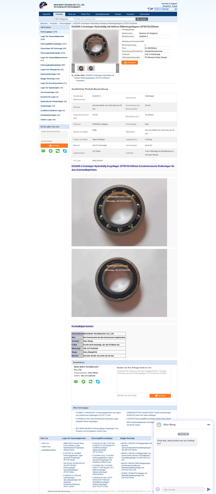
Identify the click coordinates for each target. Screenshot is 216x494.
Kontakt (118, 14)
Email (174, 6)
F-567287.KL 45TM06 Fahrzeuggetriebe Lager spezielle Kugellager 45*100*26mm (73, 456)
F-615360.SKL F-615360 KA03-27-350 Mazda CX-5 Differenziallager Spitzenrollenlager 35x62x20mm (103, 469)
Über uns (72, 14)
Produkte (59, 14)
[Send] (208, 489)
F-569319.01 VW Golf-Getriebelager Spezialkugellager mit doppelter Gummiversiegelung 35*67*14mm (72, 481)
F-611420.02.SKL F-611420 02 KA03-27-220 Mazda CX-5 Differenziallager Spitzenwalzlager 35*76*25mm (104, 447)
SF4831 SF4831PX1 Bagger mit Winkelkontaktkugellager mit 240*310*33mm (134, 475)
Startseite (46, 14)
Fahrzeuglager (65, 23)
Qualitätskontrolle (102, 14)
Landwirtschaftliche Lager (51, 111)
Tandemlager (46, 106)
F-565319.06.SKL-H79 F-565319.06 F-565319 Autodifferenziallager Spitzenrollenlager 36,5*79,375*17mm (103, 482)
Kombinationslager (48, 115)
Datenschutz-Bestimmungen (59, 491)
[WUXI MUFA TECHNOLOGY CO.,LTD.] (46, 6)
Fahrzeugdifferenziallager (51, 44)
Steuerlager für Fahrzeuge (51, 48)
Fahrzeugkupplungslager (51, 65)
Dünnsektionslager (48, 74)
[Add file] (158, 489)
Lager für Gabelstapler (50, 88)
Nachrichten (145, 14)
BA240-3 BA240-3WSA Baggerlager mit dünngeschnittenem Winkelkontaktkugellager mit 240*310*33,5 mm (136, 466)
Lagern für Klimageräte (50, 70)
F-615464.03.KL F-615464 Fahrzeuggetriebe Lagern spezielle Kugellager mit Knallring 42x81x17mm (103, 458)
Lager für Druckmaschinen (52, 83)
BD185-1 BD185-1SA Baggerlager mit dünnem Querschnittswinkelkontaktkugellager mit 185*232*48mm (137, 446)
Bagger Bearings (48, 79)
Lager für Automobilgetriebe (52, 36)
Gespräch (167, 6)
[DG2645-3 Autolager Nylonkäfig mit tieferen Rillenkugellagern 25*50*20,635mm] (95, 46)
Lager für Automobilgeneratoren (54, 58)
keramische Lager (48, 97)
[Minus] (208, 424)
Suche (143, 19)
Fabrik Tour (85, 14)
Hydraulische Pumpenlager (52, 101)
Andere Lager (46, 120)
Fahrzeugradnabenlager (51, 53)
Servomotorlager (48, 92)
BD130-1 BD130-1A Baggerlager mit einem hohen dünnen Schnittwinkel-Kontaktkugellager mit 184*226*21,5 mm (136, 456)
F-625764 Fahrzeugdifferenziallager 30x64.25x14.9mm (149, 419)
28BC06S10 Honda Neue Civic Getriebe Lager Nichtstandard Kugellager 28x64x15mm (73, 446)
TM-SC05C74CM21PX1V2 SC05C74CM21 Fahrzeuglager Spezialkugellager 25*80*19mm (74, 467)
